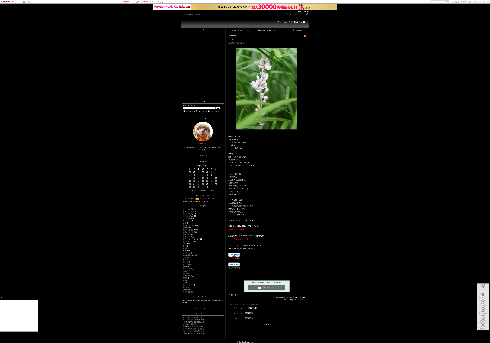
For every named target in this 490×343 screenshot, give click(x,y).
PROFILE (198, 14)
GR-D (185, 244)
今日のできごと (188, 292)
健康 (184, 280)
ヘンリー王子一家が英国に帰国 (193, 320)
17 (194, 181)
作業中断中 (238, 318)
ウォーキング (187, 285)
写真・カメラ (187, 211)
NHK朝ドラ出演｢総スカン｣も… (194, 324)
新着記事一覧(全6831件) (267, 30)
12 (203, 178)
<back (193, 190)
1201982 (302, 12)
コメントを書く (299, 300)
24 (194, 184)
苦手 (184, 246)
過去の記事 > (297, 30)
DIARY (190, 14)
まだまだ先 (238, 313)
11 (198, 178)
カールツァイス (188, 241)
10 (194, 178)
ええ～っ (186, 221)
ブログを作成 (476, 2)
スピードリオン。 (189, 199)
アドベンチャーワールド (191, 239)
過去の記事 (483, 305)
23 (190, 184)
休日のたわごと (188, 232)
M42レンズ (187, 234)
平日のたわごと (188, 225)
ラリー (185, 257)
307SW (185, 262)
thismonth (203, 190)
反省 (184, 223)
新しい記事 (483, 313)
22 (216, 181)
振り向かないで (188, 248)
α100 (184, 260)
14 (211, 178)
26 (203, 184)
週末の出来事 (187, 214)
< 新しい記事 (237, 30)
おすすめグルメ (188, 216)
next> (212, 190)
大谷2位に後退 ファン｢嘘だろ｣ (193, 326)
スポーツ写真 (187, 269)
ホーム (483, 290)
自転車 (185, 266)
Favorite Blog (203, 195)
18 (198, 181)
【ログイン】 (304, 14)
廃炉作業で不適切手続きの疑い (193, 317)
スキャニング (187, 276)
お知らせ (186, 273)
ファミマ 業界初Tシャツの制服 (193, 329)
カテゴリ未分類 (188, 209)
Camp (185, 271)
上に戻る (483, 329)
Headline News (203, 314)
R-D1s (185, 250)
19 (203, 181)
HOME (184, 14)
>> (459, 2)
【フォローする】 (291, 14)
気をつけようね (239, 308)
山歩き (185, 289)
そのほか (28, 2)
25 (198, 184)
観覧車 (185, 278)
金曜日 (185, 227)
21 (211, 181)
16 (190, 181)
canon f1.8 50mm (189, 255)
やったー (186, 253)
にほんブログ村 (234, 258)
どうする (231, 39)
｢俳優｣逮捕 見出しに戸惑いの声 (194, 333)
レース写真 (187, 218)
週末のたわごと (188, 230)
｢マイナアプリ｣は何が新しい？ (193, 331)
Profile (203, 118)
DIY (184, 283)
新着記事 (483, 321)
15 (216, 178)
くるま (185, 287)
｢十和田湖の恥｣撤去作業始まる (193, 322)
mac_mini (186, 264)
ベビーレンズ (187, 237)
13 (207, 178)
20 (207, 181)
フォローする (482, 298)
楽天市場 (486, 2)
